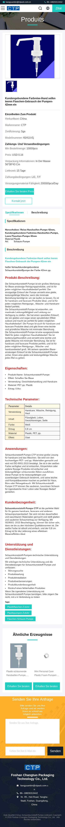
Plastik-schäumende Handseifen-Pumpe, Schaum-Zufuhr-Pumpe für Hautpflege (18, 673)
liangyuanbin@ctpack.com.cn (18, 2)
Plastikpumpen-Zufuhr (18, 613)
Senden (55, 751)
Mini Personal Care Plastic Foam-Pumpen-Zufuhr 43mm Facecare (46, 673)
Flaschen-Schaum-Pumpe (20, 619)
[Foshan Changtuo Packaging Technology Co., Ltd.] (13, 8)
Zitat (59, 8)
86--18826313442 (54, 2)
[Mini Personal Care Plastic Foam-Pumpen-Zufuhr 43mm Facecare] (46, 655)
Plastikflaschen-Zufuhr (18, 607)
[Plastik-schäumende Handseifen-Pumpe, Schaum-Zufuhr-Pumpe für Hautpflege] (18, 655)
